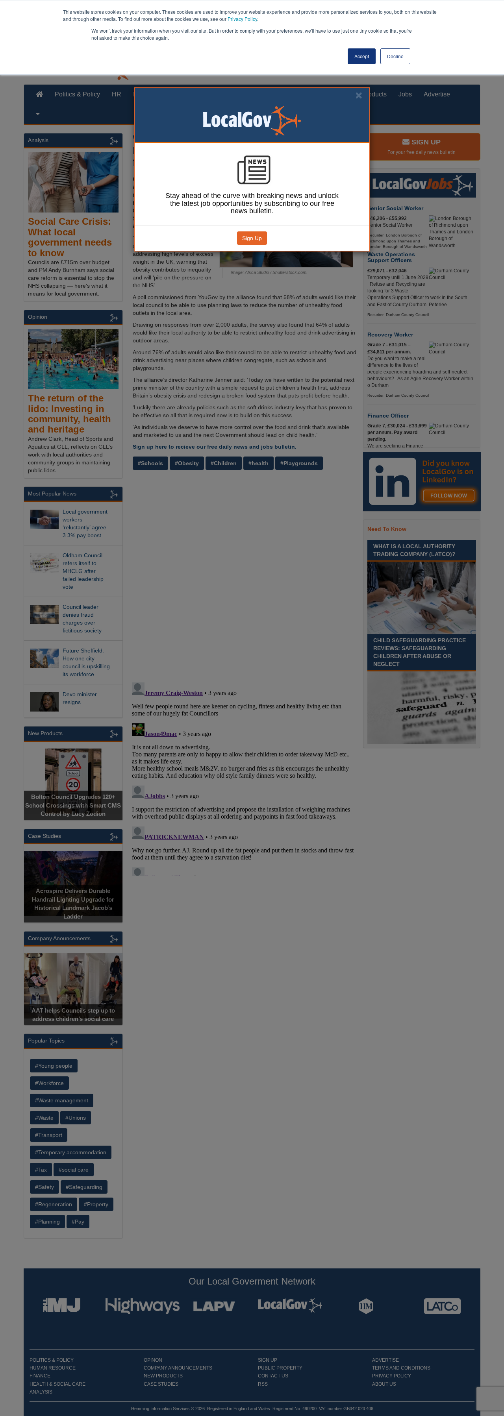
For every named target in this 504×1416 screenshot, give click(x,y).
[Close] (358, 95)
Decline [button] (395, 56)
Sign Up (252, 238)
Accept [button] (361, 56)
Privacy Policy (242, 18)
